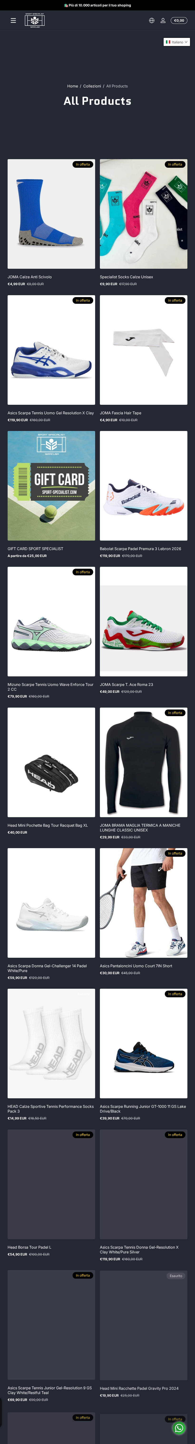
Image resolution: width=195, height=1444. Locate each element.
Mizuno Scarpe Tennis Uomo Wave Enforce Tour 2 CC (50, 687)
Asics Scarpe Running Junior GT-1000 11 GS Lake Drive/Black (143, 1109)
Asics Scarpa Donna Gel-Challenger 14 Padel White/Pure (47, 968)
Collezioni (92, 86)
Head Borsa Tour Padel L (29, 1247)
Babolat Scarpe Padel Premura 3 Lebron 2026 (140, 548)
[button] (151, 20)
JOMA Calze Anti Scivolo (30, 276)
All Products (117, 86)
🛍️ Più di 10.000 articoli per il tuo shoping (97, 5)
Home (72, 86)
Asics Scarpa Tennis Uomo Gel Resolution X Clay (51, 412)
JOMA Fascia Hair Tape (120, 412)
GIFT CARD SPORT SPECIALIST (35, 548)
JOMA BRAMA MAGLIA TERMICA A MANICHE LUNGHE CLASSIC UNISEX (140, 827)
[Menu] (13, 20)
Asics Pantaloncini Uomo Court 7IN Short (136, 965)
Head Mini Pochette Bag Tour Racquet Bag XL (48, 825)
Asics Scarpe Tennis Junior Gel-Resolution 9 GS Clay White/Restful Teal (50, 1390)
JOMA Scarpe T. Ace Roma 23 (126, 684)
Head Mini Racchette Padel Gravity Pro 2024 (139, 1387)
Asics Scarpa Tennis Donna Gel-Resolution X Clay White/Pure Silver (139, 1249)
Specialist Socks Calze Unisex (126, 276)
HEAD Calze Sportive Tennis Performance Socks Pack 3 (51, 1109)
